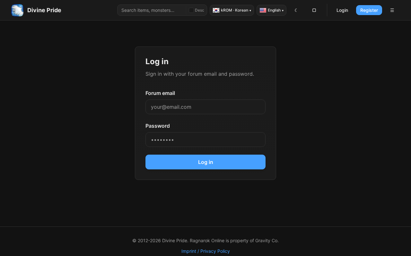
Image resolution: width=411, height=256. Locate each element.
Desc (199, 10)
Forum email (160, 93)
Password (157, 126)
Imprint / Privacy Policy (205, 251)
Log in (205, 162)
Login (342, 10)
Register (369, 10)
